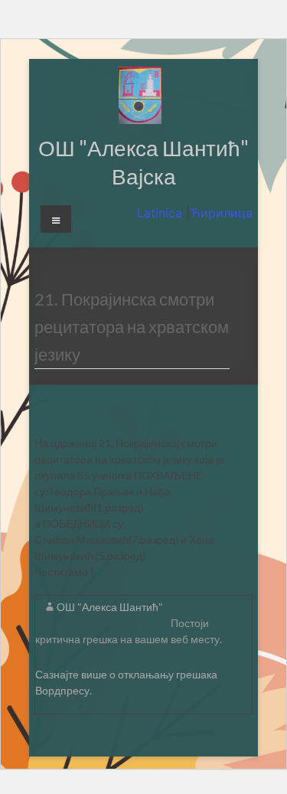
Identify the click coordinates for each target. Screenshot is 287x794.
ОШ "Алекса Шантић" (110, 606)
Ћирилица (221, 213)
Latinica (161, 213)
